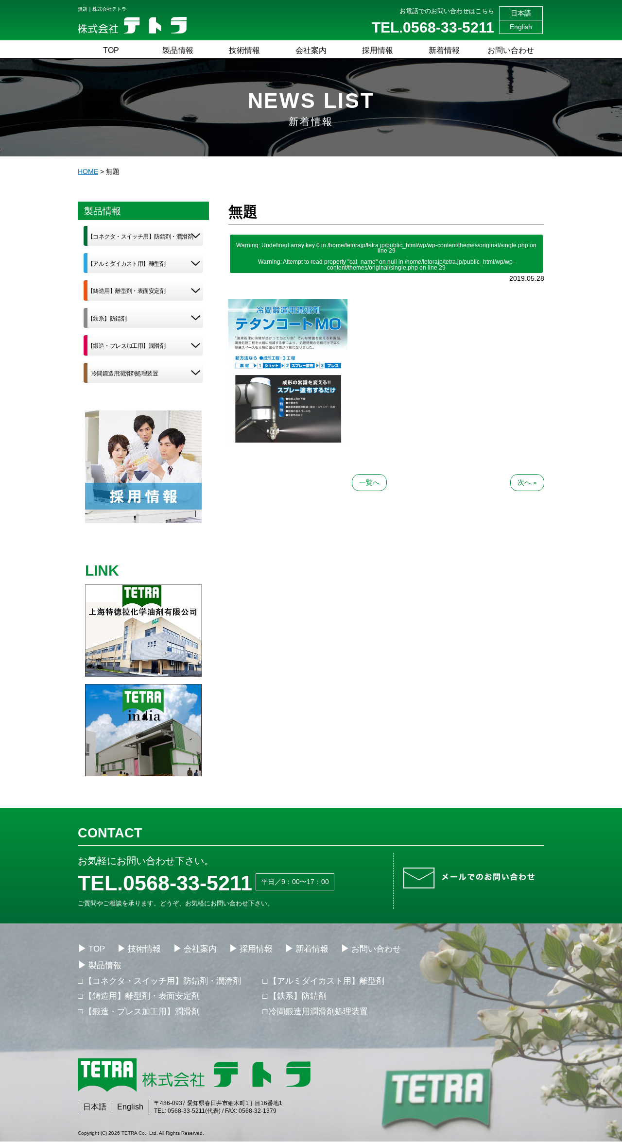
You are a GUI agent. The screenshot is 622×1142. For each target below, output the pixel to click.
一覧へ (369, 482)
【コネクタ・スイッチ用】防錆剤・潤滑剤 (140, 236)
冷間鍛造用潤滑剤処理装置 (124, 373)
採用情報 (377, 50)
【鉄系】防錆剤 (106, 319)
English (521, 27)
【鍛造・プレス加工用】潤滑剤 (126, 346)
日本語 (521, 13)
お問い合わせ (510, 50)
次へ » (527, 482)
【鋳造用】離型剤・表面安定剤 (126, 291)
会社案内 (311, 50)
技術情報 (244, 50)
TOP (111, 50)
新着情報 (444, 50)
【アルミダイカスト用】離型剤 (126, 264)
